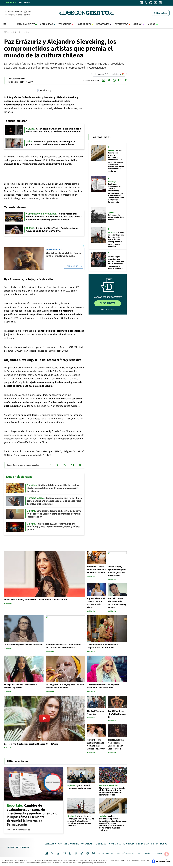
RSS (138, 853)
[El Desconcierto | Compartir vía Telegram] (125, 80)
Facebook (46, 853)
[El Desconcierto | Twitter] (146, 2)
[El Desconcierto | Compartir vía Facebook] (103, 80)
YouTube (64, 853)
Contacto (158, 853)
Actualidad (46, 24)
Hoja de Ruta (84, 24)
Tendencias (65, 24)
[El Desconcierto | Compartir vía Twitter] (109, 80)
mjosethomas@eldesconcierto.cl (42, 863)
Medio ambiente (26, 24)
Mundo (152, 24)
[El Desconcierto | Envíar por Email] (119, 80)
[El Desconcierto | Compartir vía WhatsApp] (114, 80)
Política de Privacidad (106, 853)
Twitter (52, 853)
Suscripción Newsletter (125, 853)
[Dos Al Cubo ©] (161, 862)
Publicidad (148, 853)
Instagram (58, 853)
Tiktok (82, 853)
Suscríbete (107, 303)
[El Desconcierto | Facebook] (141, 2)
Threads (87, 853)
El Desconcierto (10, 32)
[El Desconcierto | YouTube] (155, 2)
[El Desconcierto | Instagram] (150, 2)
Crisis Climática (24, 2)
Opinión (137, 24)
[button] (160, 13)
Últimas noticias (53, 844)
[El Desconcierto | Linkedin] (160, 2)
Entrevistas (121, 24)
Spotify (76, 853)
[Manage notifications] (166, 854)
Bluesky (93, 853)
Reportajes (102, 24)
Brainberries (54, 250)
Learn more (72, 266)
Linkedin (70, 853)
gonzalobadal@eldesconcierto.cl (94, 863)
